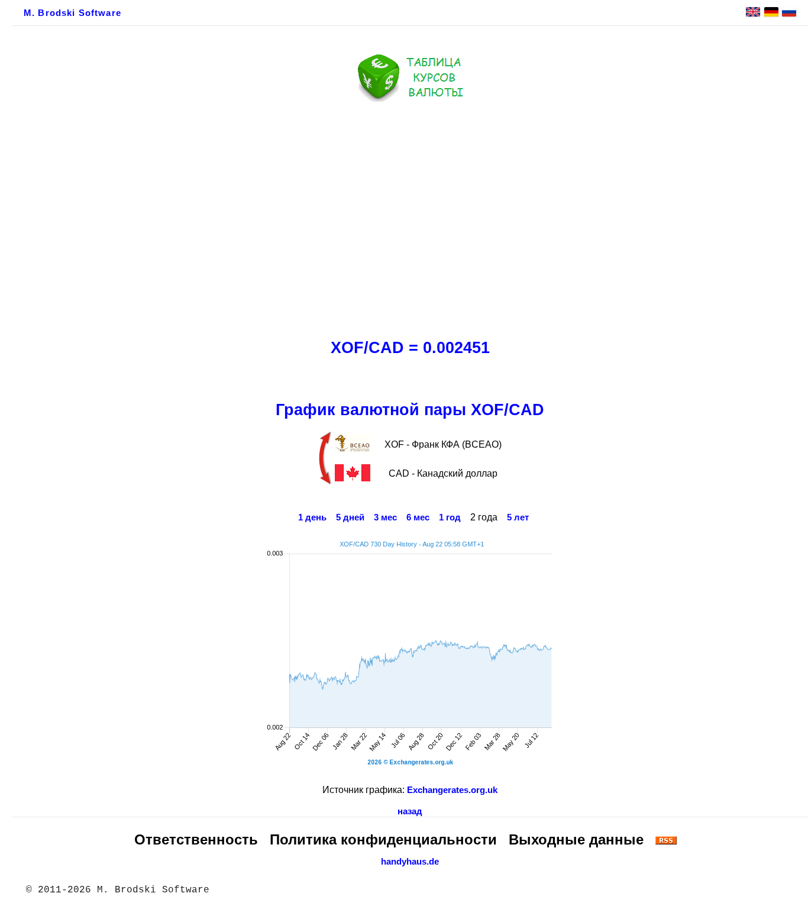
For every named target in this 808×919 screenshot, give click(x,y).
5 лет (518, 517)
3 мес (385, 517)
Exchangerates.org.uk (452, 790)
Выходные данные (576, 839)
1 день (312, 517)
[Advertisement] (410, 217)
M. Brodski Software (72, 13)
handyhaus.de (410, 861)
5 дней (350, 517)
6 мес (417, 517)
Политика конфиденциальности (383, 839)
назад (409, 811)
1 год (450, 517)
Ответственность (196, 839)
